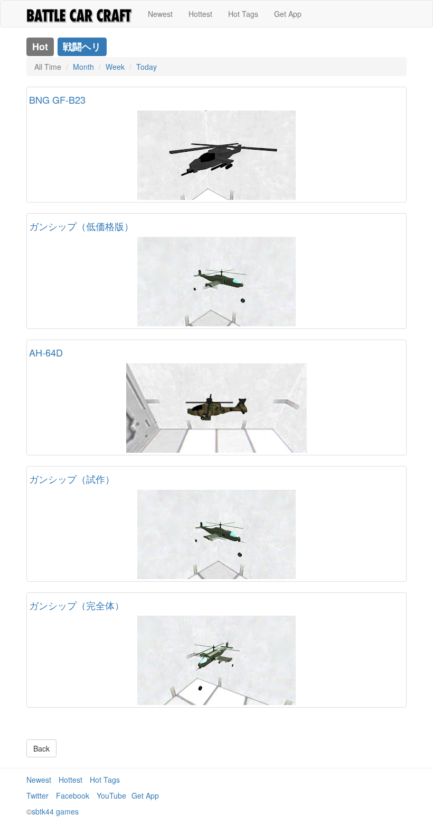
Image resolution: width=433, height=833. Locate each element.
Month (83, 66)
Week (115, 66)
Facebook (72, 795)
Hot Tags (243, 13)
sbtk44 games (55, 811)
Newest (160, 13)
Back (41, 748)
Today (146, 66)
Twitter (37, 795)
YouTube (111, 795)
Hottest (200, 13)
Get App (288, 13)
